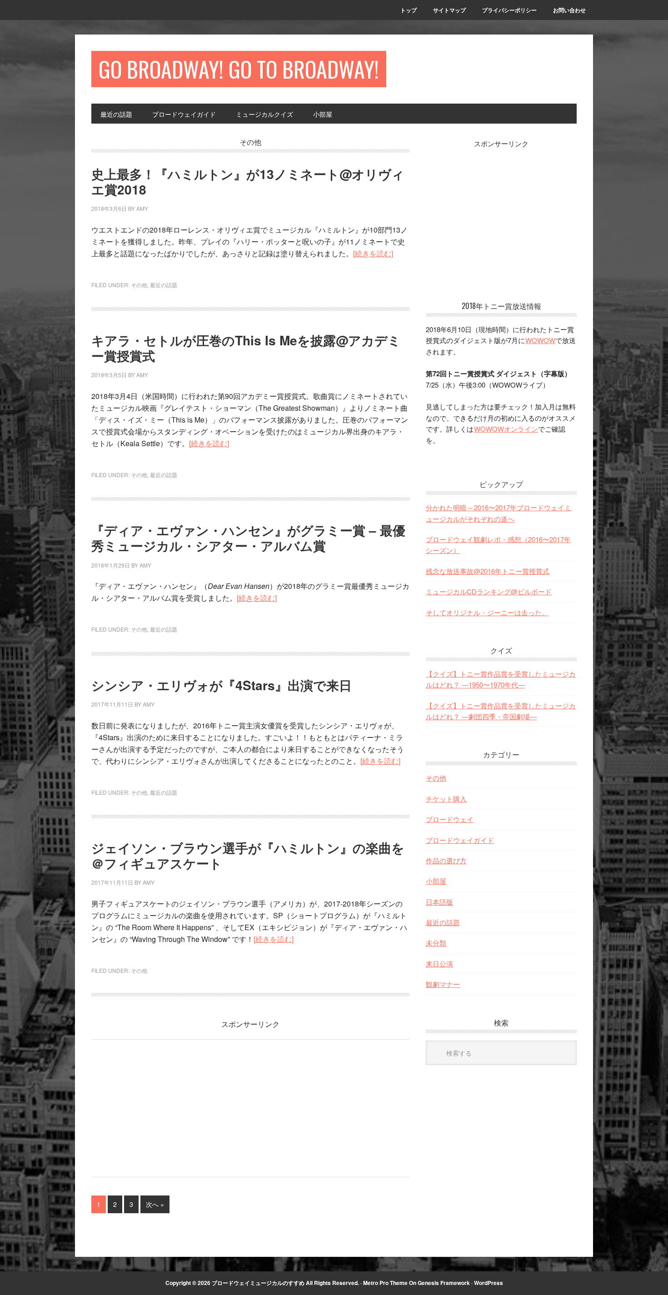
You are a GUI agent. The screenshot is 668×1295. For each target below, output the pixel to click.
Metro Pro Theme (385, 1283)
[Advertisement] (167, 1106)
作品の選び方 (446, 860)
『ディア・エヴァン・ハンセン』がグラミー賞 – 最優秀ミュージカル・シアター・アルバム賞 (248, 538)
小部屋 (436, 881)
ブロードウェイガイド (460, 840)
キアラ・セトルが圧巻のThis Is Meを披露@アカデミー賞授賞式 (246, 348)
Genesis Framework (444, 1283)
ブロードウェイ (450, 819)
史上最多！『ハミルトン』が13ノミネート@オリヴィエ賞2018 (247, 181)
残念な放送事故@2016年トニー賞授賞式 (487, 571)
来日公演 (439, 963)
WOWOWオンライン (506, 428)
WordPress (488, 1283)
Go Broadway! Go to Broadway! (239, 69)
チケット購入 (446, 798)
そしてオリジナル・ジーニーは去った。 (487, 612)
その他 (139, 285)
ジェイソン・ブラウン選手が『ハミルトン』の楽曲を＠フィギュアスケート (247, 855)
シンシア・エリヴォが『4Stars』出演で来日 (221, 685)
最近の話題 (163, 285)
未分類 (436, 942)
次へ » (155, 1204)
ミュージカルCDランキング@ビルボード (489, 591)
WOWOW (540, 340)
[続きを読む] (373, 253)
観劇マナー (443, 984)
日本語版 (439, 901)
